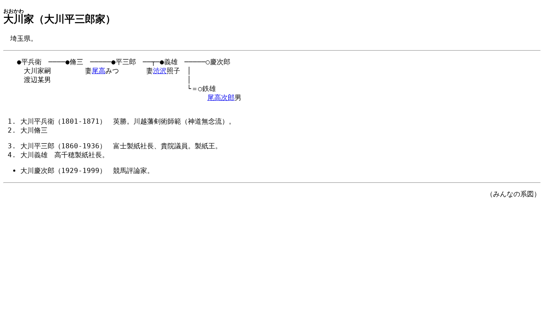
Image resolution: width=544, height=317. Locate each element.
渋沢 (160, 71)
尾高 (98, 71)
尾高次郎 (221, 97)
